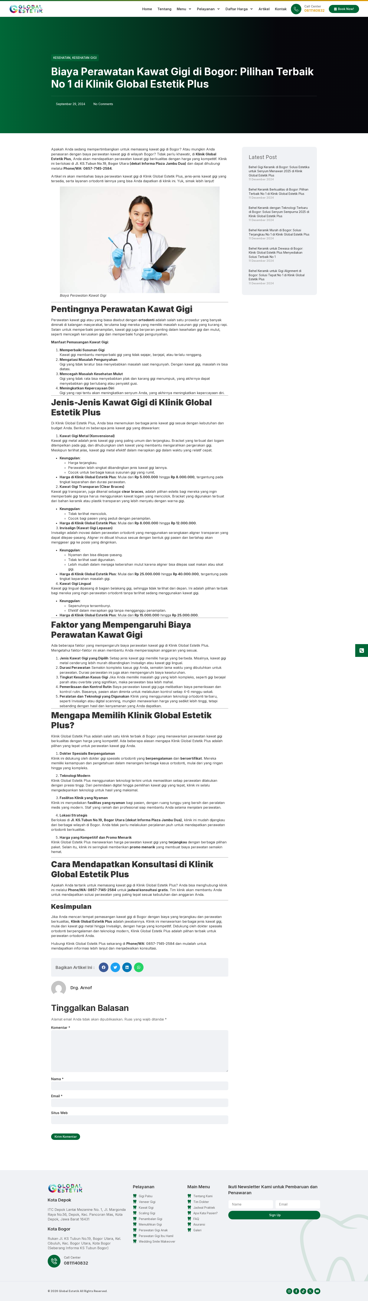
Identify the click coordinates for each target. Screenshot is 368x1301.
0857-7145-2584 (160, 943)
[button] (103, 967)
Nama (57, 1079)
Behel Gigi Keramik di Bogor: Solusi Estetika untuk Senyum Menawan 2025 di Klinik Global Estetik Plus (279, 171)
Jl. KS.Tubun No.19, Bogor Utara (102, 163)
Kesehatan (61, 57)
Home (147, 9)
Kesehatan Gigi (84, 57)
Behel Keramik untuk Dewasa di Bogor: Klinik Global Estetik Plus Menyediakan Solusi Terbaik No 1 (276, 253)
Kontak (281, 9)
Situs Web (59, 1113)
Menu (181, 9)
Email (57, 1096)
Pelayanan (206, 9)
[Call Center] (296, 9)
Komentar (60, 1027)
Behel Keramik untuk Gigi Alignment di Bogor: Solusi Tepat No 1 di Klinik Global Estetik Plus (277, 275)
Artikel (264, 9)
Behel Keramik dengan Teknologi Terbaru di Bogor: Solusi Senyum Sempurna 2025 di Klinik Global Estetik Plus (279, 212)
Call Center (312, 6)
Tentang (164, 9)
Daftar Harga (237, 9)
